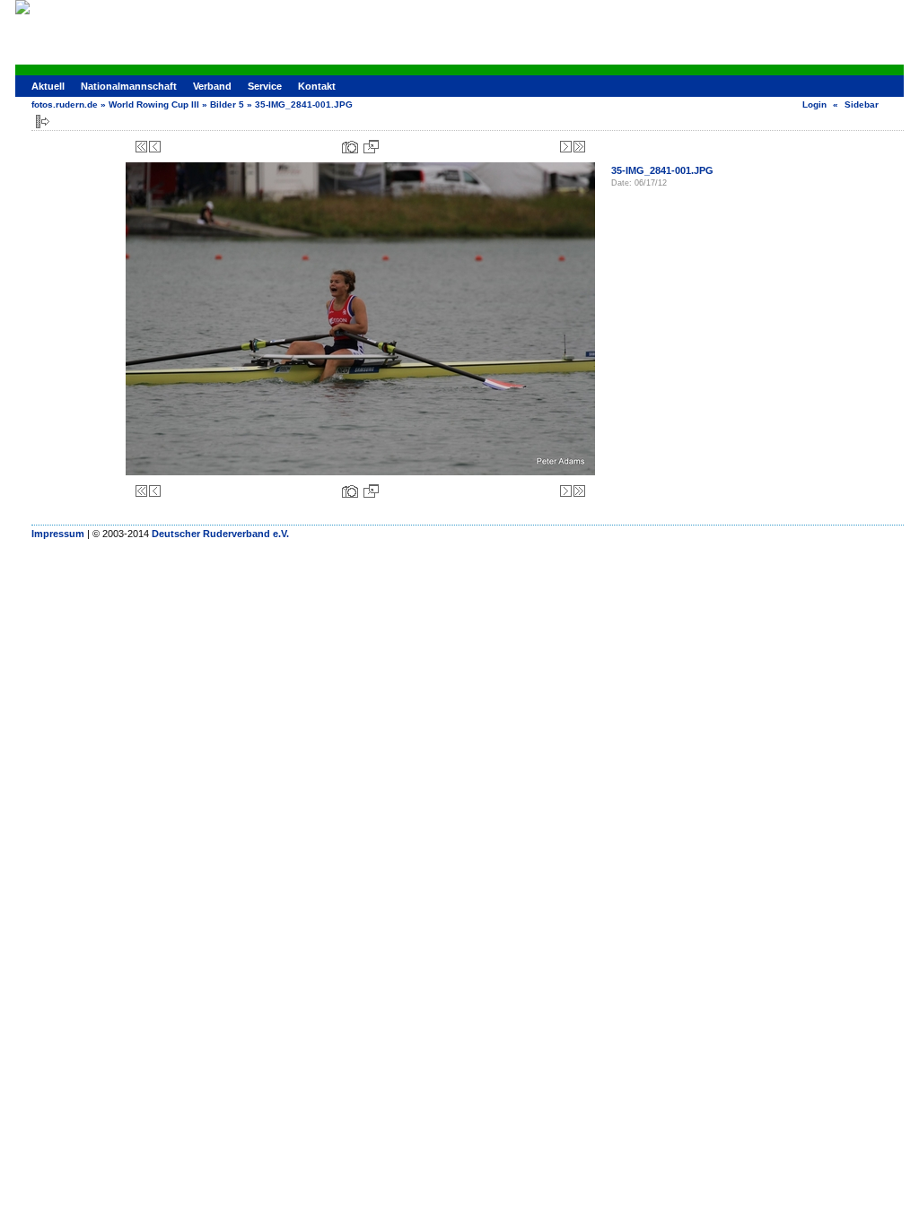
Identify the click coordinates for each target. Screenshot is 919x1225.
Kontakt (317, 86)
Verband (212, 86)
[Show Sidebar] (42, 121)
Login (814, 104)
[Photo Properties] (350, 146)
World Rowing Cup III (154, 104)
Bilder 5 (227, 104)
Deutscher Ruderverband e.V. (220, 533)
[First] (141, 146)
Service (265, 86)
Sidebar (862, 104)
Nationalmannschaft (129, 86)
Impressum (57, 533)
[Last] (579, 146)
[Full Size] (371, 146)
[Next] (566, 146)
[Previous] (155, 146)
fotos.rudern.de (64, 104)
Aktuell (48, 86)
